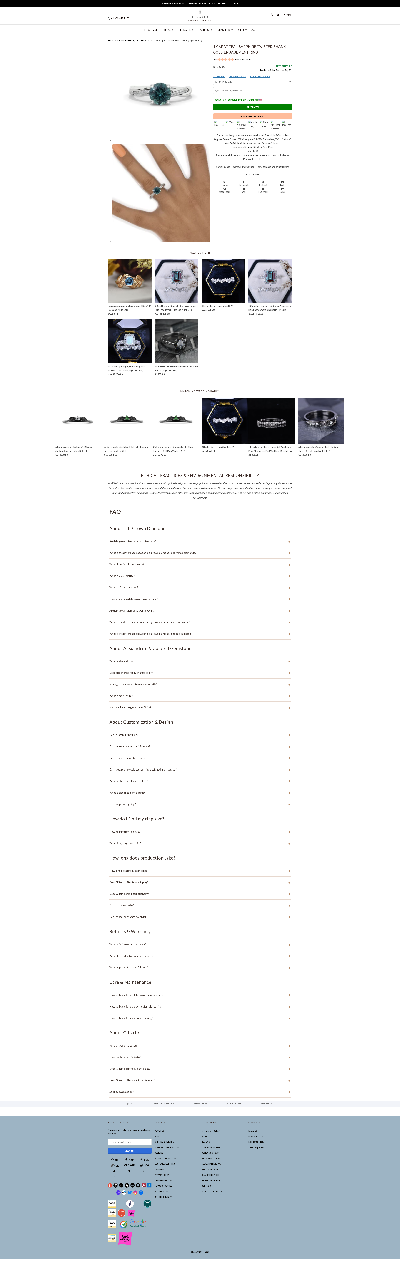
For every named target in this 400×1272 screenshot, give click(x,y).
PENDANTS (186, 29)
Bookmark (263, 192)
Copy (282, 192)
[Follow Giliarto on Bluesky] (130, 1194)
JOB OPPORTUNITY (163, 1197)
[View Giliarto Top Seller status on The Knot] (131, 1216)
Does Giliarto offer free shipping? (200, 882)
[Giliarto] (200, 14)
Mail (282, 185)
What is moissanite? (200, 696)
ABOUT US (159, 1131)
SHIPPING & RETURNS (164, 1142)
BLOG (204, 1136)
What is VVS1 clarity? (200, 576)
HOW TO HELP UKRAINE (212, 1191)
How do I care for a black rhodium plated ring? (200, 1006)
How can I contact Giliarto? (200, 1057)
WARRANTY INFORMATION (167, 1147)
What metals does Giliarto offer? (200, 781)
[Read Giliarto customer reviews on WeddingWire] (147, 1207)
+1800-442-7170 (255, 1136)
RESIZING (159, 1153)
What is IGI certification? (200, 587)
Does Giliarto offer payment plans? (200, 1068)
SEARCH (158, 1136)
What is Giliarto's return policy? (200, 944)
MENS (242, 29)
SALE (253, 30)
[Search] (271, 15)
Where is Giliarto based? (200, 1045)
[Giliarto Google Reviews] (127, 1187)
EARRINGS (205, 29)
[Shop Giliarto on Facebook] (141, 1194)
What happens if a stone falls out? (200, 967)
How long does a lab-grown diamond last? (200, 599)
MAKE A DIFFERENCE (211, 1164)
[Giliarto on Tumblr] (129, 1171)
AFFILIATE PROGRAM (211, 1131)
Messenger (224, 192)
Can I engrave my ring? (200, 804)
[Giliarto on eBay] (132, 1187)
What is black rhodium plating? (200, 792)
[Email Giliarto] (115, 1176)
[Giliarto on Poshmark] (144, 1187)
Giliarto (194, 1252)
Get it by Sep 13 (284, 68)
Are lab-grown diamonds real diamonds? (200, 541)
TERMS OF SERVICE (163, 1186)
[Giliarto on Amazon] (138, 1187)
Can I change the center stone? (200, 758)
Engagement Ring (241, 147)
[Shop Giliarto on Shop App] (118, 1194)
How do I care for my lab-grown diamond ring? (200, 995)
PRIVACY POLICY (162, 1175)
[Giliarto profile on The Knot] (112, 1241)
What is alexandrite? (200, 661)
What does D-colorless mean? (200, 564)
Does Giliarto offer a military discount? (200, 1080)
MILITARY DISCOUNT (211, 1158)
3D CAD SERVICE (162, 1191)
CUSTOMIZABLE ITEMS (165, 1164)
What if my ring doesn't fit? (200, 843)
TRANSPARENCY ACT (164, 1180)
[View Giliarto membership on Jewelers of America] (130, 1207)
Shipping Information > (163, 1104)
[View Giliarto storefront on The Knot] (122, 1216)
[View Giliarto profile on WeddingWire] (112, 1207)
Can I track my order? (200, 905)
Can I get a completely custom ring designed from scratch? (200, 769)
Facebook (244, 185)
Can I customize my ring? (200, 735)
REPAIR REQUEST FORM (165, 1158)
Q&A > (129, 1104)
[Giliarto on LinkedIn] (144, 1171)
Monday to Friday (256, 1142)
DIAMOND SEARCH (210, 1175)
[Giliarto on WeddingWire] (115, 1187)
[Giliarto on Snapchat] (115, 1171)
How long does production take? (200, 870)
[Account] (278, 15)
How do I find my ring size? (200, 831)
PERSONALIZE (152, 30)
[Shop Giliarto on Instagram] (135, 1194)
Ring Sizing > (200, 1104)
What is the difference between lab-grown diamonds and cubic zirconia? (200, 633)
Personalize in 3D (253, 116)
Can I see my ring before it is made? (200, 746)
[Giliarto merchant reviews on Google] (134, 1228)
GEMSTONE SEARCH (211, 1180)
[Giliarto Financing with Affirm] (124, 1194)
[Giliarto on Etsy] (121, 1187)
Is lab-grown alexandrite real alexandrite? (200, 684)
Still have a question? (200, 1091)
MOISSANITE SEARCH (211, 1169)
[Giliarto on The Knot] (110, 1187)
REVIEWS (206, 1142)
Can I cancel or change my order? (200, 917)
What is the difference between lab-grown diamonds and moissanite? (200, 622)
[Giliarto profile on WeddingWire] (112, 1227)
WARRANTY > (267, 1104)
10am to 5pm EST (256, 1147)
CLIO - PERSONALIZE (211, 1147)
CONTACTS (207, 1186)
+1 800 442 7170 (120, 18)
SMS (244, 192)
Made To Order (267, 70)
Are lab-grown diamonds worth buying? (200, 610)
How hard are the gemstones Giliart (200, 707)
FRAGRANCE (160, 1169)
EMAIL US (252, 1131)
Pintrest (263, 185)
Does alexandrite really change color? (200, 672)
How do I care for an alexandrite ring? (200, 1018)
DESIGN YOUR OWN (210, 1153)
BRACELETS (225, 29)
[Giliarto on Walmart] (149, 1187)
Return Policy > (234, 1104)
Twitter (224, 185)
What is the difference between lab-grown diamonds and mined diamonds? (200, 553)
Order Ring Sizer (237, 76)
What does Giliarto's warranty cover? (200, 956)
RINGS (168, 29)
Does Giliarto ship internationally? (200, 894)
